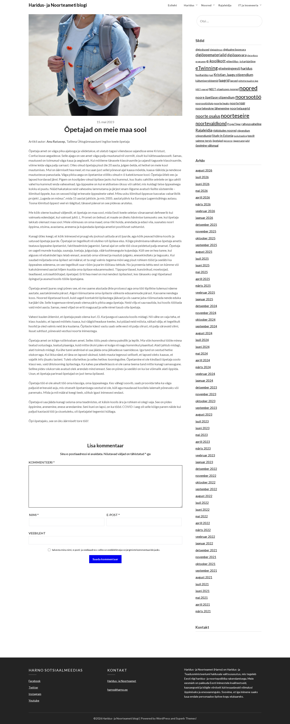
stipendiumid (203, 135)
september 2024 (206, 326)
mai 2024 (202, 353)
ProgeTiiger (234, 124)
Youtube (34, 700)
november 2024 (206, 313)
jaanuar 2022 (204, 543)
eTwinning (207, 68)
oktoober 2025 (205, 238)
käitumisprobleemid (207, 80)
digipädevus (216, 49)
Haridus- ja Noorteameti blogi (58, 5)
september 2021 (206, 570)
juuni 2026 (203, 184)
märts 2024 (203, 367)
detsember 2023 (206, 387)
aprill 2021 (203, 604)
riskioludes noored (225, 130)
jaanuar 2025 (204, 299)
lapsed (234, 80)
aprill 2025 (203, 279)
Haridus (189, 5)
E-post (113, 515)
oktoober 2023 (205, 401)
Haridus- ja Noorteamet (211, 636)
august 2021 (204, 577)
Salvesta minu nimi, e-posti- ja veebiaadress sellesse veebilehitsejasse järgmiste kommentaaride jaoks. (106, 549)
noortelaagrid (240, 108)
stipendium (243, 130)
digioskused (202, 49)
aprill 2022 (203, 523)
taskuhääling (240, 136)
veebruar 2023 (205, 455)
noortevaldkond (211, 123)
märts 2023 (203, 448)
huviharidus (202, 75)
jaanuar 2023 (204, 462)
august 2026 (204, 170)
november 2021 (206, 557)
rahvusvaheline (251, 124)
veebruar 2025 (205, 292)
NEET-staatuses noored (224, 89)
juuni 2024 (203, 346)
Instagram (35, 694)
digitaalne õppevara (234, 49)
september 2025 (206, 245)
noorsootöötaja (204, 103)
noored (248, 87)
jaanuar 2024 (204, 380)
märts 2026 (203, 204)
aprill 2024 (203, 360)
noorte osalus (208, 116)
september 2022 (206, 489)
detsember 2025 (206, 224)
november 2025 (206, 231)
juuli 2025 (202, 258)
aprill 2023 (203, 441)
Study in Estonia (222, 135)
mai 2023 (202, 434)
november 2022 (206, 475)
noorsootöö (248, 97)
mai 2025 (202, 272)
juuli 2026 (202, 177)
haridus (246, 68)
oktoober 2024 (205, 319)
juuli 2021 (202, 584)
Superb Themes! (186, 718)
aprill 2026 (203, 197)
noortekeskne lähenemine (212, 108)
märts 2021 (203, 611)
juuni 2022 (203, 509)
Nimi (34, 515)
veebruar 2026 (205, 211)
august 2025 (204, 251)
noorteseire (235, 115)
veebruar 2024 (205, 374)
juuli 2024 (202, 340)
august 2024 (204, 333)
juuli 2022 (202, 502)
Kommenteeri (42, 462)
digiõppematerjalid (211, 54)
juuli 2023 (202, 421)
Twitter (33, 687)
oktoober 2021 (205, 564)
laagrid (224, 80)
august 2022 (204, 496)
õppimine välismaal (207, 145)
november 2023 (206, 394)
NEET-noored (202, 89)
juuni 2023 (203, 428)
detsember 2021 (206, 550)
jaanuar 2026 (204, 217)
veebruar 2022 (205, 536)
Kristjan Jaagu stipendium (233, 74)
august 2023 (204, 414)
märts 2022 (203, 530)
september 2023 (206, 407)
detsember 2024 (206, 306)
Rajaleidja (224, 5)
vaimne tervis (204, 140)
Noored (206, 5)
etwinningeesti (229, 68)
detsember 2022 (206, 468)
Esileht (172, 5)
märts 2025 (203, 285)
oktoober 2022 (205, 482)
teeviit (251, 135)
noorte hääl (237, 103)
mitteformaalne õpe (248, 81)
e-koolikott (216, 61)
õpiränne (228, 141)
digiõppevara (237, 55)
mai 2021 (202, 597)
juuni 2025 (203, 265)
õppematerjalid (241, 140)
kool (211, 75)
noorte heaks (221, 103)
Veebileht (37, 533)
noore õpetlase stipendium (215, 97)
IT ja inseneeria (248, 5)
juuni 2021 (203, 591)
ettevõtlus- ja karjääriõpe (240, 61)
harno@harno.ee (206, 641)
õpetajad (217, 140)
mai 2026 (202, 190)
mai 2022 (202, 516)
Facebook (34, 681)
